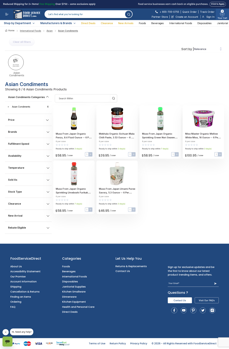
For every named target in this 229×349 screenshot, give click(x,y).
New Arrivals (125, 23)
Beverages (157, 23)
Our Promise (18, 276)
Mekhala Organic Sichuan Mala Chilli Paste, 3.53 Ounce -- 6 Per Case (117, 137)
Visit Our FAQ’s (207, 300)
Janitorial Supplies (74, 286)
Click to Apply (217, 4)
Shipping (15, 286)
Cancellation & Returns (25, 291)
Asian (50, 30)
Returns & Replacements (131, 266)
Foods (142, 23)
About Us (16, 266)
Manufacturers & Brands (56, 23)
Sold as (12, 179)
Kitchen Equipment (74, 302)
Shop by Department (17, 23)
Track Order (207, 11)
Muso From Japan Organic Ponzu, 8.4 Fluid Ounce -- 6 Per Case (73, 137)
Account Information (23, 281)
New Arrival (15, 215)
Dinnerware (69, 297)
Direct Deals (88, 23)
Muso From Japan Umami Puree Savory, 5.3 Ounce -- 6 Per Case (117, 192)
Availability (14, 155)
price (11, 119)
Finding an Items (20, 297)
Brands (12, 131)
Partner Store (160, 16)
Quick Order (189, 11)
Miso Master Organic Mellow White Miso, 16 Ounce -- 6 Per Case (202, 137)
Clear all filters (22, 42)
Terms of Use (97, 343)
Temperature (16, 167)
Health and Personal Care (78, 307)
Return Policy (118, 343)
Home (11, 30)
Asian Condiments (68, 30)
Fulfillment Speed (18, 143)
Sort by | (187, 49)
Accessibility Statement (25, 271)
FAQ (12, 307)
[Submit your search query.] (128, 14)
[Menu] (7, 14)
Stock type (15, 191)
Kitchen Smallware (74, 291)
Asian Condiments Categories (26, 97)
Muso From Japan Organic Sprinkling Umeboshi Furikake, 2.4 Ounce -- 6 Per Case (73, 192)
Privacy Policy (138, 343)
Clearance (107, 23)
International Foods (180, 23)
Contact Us (122, 271)
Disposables (204, 23)
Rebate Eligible (17, 227)
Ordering (15, 302)
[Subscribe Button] (215, 283)
